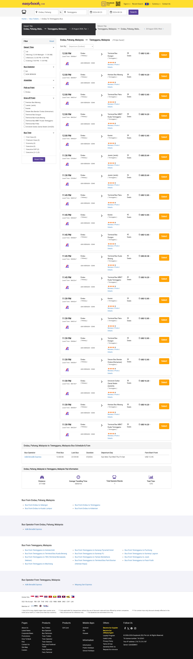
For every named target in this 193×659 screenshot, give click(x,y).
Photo (116, 64)
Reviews (110, 64)
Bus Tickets (34, 19)
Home (24, 19)
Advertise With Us (109, 647)
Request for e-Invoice (110, 649)
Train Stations (47, 642)
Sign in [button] (126, 4)
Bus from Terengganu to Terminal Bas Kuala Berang (46, 553)
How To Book (26, 639)
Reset (51, 41)
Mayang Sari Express (83, 585)
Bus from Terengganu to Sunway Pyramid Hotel (94, 550)
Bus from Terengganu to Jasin (137, 557)
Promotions (26, 636)
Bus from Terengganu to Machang (39, 564)
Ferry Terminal (47, 652)
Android (85, 628)
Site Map (25, 647)
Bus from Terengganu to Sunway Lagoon (141, 553)
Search (133, 12)
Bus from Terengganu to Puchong (138, 550)
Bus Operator (46, 631)
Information (87, 645)
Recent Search (137, 4)
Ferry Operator (47, 649)
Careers (24, 650)
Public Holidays (88, 648)
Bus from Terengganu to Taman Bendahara (92, 557)
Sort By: (63, 46)
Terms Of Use (107, 644)
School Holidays (88, 651)
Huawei (85, 633)
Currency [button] (155, 4)
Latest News (26, 631)
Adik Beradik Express (32, 457)
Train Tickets (46, 636)
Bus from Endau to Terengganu (87, 505)
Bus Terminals (47, 633)
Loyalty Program (109, 636)
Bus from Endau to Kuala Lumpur (38, 508)
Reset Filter (38, 159)
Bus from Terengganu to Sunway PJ (89, 553)
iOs (84, 631)
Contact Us (166, 4)
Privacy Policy (108, 641)
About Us (25, 628)
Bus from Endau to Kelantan (86, 508)
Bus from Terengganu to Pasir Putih (139, 560)
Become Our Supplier (110, 628)
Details (110, 67)
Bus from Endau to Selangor (36, 505)
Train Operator (47, 639)
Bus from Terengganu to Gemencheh (40, 550)
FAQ (23, 642)
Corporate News (27, 633)
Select (164, 55)
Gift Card (65, 628)
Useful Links (107, 638)
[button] (147, 4)
